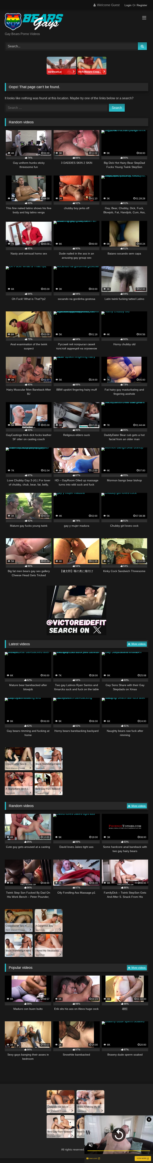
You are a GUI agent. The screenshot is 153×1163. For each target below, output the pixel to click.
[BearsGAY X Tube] (76, 22)
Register (142, 5)
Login (128, 5)
